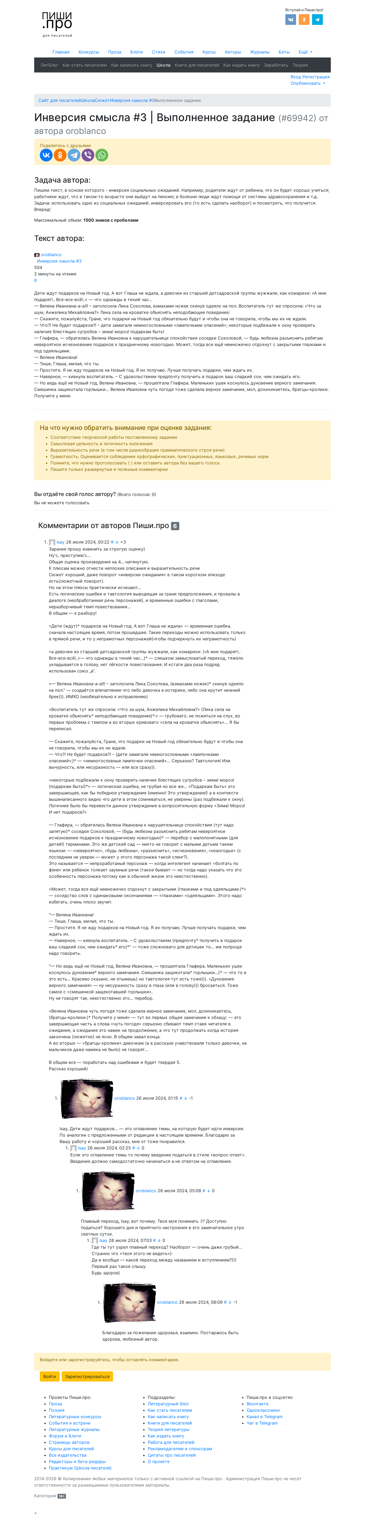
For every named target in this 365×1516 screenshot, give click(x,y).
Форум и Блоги (65, 1435)
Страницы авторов (69, 1442)
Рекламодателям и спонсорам (180, 1448)
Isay (61, 542)
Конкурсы (89, 52)
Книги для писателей (170, 1423)
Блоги (136, 52)
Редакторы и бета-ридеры (77, 1461)
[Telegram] (74, 155)
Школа (163, 65)
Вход (296, 76)
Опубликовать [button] (306, 83)
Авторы (233, 52)
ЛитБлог (49, 65)
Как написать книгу (131, 65)
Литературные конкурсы (75, 1416)
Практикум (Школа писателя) (80, 1468)
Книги (197, 65)
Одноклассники (263, 1410)
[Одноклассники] (60, 155)
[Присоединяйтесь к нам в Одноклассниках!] (304, 19)
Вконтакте (258, 1403)
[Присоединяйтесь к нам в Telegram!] (317, 19)
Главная (61, 52)
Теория (300, 65)
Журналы (260, 52)
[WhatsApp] (101, 155)
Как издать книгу (241, 65)
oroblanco (50, 254)
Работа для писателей (171, 1442)
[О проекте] (312, 62)
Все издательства (68, 1455)
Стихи (158, 52)
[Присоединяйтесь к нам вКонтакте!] (290, 19)
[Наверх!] (37, 1507)
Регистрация (316, 76)
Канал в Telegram (265, 1416)
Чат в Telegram (262, 1423)
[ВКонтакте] (46, 155)
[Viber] (87, 155)
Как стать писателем (85, 65)
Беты (284, 52)
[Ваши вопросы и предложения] (316, 62)
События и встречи (70, 1423)
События (183, 52)
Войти (49, 1376)
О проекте (159, 1461)
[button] (305, 51)
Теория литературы (168, 1429)
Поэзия (56, 1410)
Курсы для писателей (71, 1448)
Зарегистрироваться (87, 1376)
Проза (114, 52)
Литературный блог (168, 1403)
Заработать (276, 65)
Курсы (209, 52)
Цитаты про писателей (172, 1455)
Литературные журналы (74, 1429)
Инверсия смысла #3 (57, 261)
